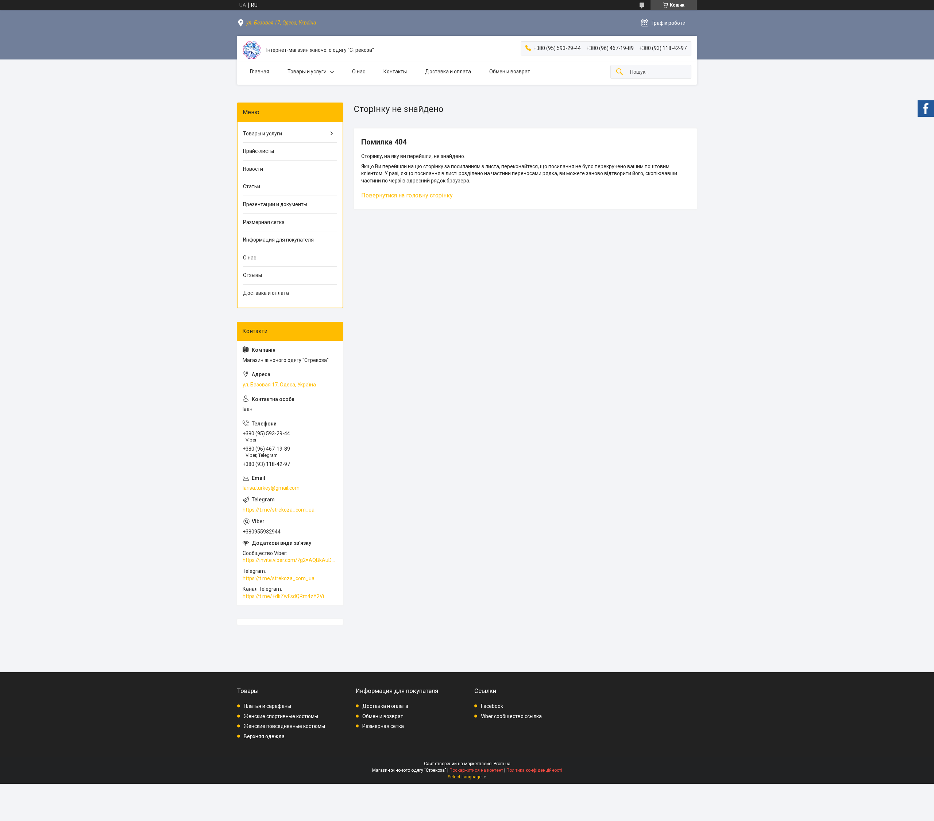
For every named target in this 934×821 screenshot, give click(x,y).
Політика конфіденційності (534, 770)
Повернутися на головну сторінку (407, 195)
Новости (253, 169)
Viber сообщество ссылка (511, 716)
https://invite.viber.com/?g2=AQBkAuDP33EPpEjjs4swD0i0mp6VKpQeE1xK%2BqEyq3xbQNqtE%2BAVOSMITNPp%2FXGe (290, 560)
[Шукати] (619, 72)
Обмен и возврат (509, 71)
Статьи (251, 186)
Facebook (492, 706)
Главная (259, 71)
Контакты (395, 71)
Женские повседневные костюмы (284, 726)
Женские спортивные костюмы (281, 716)
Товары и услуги (307, 71)
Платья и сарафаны (267, 706)
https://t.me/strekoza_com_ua (278, 510)
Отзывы (252, 275)
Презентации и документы (275, 204)
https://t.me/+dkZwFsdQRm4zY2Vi (283, 596)
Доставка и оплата (448, 71)
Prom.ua (502, 763)
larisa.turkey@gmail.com (271, 488)
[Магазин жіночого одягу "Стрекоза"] (252, 50)
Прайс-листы (258, 151)
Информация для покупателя (278, 240)
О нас (358, 71)
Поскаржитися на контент (476, 770)
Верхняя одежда (264, 736)
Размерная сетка (264, 222)
